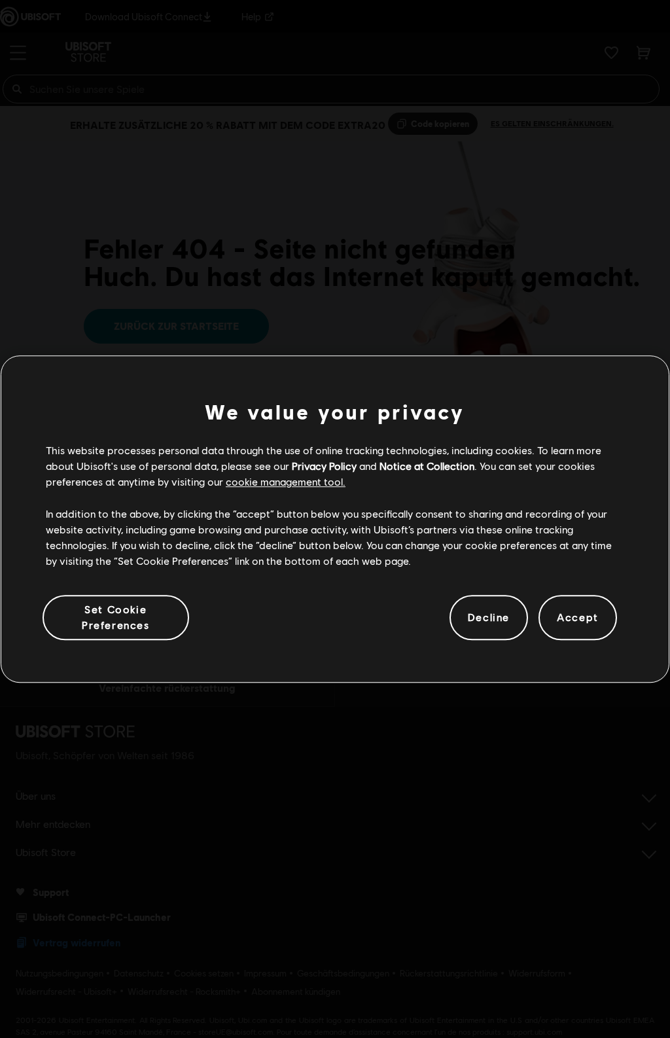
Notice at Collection (426, 465)
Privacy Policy (324, 465)
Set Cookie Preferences (116, 617)
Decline (489, 617)
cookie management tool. (285, 482)
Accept (578, 617)
